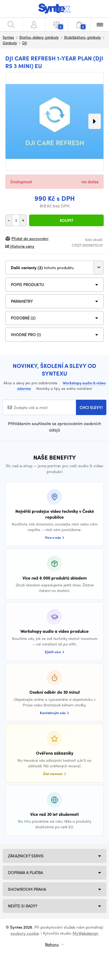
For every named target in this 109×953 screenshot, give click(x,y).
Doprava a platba (25, 872)
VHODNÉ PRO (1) (26, 334)
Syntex (8, 37)
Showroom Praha (27, 889)
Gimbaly (10, 42)
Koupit (66, 220)
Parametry (22, 301)
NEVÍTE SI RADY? (22, 906)
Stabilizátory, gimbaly (82, 37)
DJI (24, 42)
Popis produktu (27, 284)
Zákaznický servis (26, 856)
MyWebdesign (85, 933)
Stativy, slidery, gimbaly (39, 37)
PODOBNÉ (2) (23, 318)
